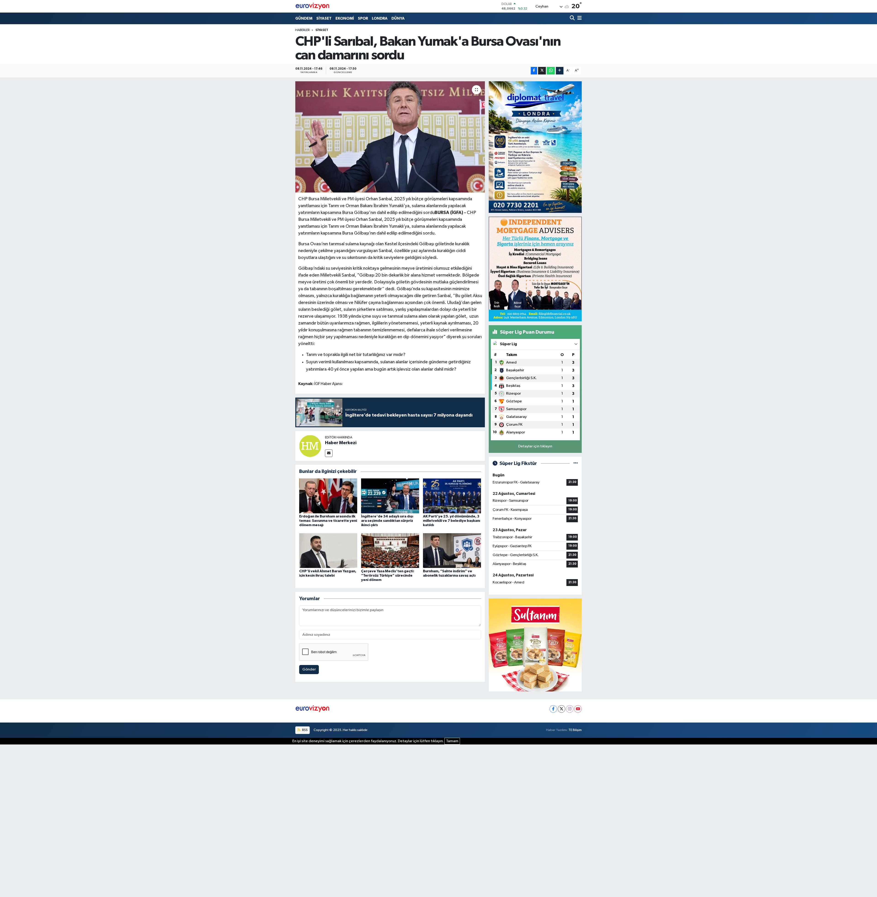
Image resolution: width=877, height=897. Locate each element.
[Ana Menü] (579, 18)
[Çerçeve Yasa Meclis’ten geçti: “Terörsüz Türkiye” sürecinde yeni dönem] (390, 550)
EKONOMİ (344, 18)
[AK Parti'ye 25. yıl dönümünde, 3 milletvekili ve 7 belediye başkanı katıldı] (452, 496)
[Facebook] (553, 709)
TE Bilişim (575, 730)
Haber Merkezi (341, 443)
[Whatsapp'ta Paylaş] (551, 70)
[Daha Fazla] (559, 70)
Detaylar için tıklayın (535, 446)
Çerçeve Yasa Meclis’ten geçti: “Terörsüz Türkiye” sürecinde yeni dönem (387, 575)
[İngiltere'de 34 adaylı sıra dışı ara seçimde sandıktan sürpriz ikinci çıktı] (390, 496)
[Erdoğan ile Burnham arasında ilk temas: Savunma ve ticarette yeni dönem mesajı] (328, 496)
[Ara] (573, 18)
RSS (304, 730)
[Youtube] (578, 709)
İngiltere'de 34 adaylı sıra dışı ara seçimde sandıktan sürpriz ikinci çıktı (387, 520)
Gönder (309, 669)
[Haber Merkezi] (310, 446)
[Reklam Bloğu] (535, 147)
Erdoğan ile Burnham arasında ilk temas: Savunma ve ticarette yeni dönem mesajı (328, 520)
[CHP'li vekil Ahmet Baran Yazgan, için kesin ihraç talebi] (328, 550)
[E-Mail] (329, 453)
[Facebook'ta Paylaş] (534, 70)
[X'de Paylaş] (542, 70)
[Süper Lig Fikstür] (575, 463)
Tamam (452, 741)
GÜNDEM (303, 18)
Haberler (302, 30)
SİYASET (324, 18)
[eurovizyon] (312, 6)
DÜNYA (398, 18)
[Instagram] (569, 709)
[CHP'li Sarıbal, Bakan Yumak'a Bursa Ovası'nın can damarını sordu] (390, 137)
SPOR (363, 18)
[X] (561, 709)
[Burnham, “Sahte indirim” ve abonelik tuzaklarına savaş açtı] (452, 550)
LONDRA (380, 18)
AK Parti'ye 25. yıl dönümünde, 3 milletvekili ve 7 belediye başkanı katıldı (451, 520)
